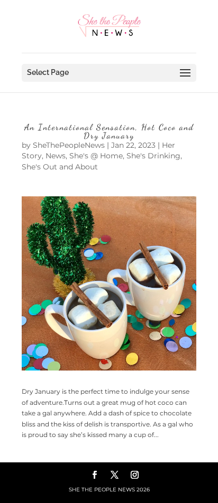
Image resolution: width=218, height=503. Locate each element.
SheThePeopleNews (69, 145)
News (56, 155)
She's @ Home (96, 155)
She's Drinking (153, 155)
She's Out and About (60, 167)
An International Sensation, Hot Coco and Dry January (109, 131)
